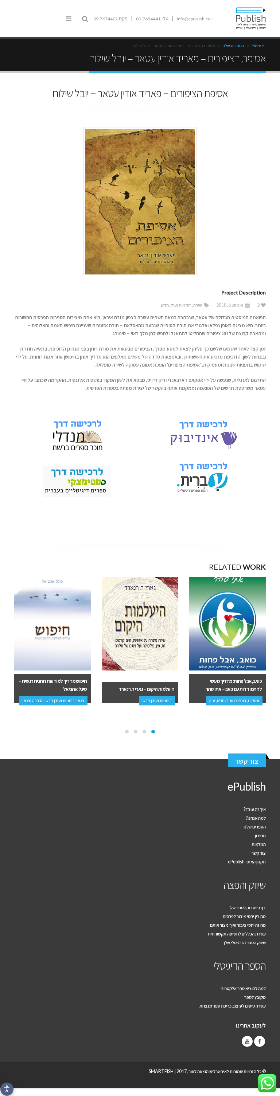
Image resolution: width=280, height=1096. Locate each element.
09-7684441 (148, 18)
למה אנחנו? (256, 818)
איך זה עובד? (255, 809)
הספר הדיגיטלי (239, 965)
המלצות (259, 844)
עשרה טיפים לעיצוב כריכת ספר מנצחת (232, 1006)
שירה (197, 305)
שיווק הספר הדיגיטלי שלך (244, 942)
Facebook (259, 1041)
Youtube (247, 1041)
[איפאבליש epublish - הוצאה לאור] (246, 18)
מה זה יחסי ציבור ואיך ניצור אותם (238, 925)
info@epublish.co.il (195, 18)
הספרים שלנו (233, 45)
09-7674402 (105, 18)
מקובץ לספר (255, 997)
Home (258, 45)
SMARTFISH (161, 1071)
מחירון (260, 835)
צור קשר (246, 761)
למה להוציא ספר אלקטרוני (243, 988)
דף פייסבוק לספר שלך (247, 907)
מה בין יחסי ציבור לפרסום (244, 916)
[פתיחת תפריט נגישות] (6, 1089)
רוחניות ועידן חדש (176, 305)
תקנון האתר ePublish (247, 861)
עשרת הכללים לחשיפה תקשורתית (237, 934)
